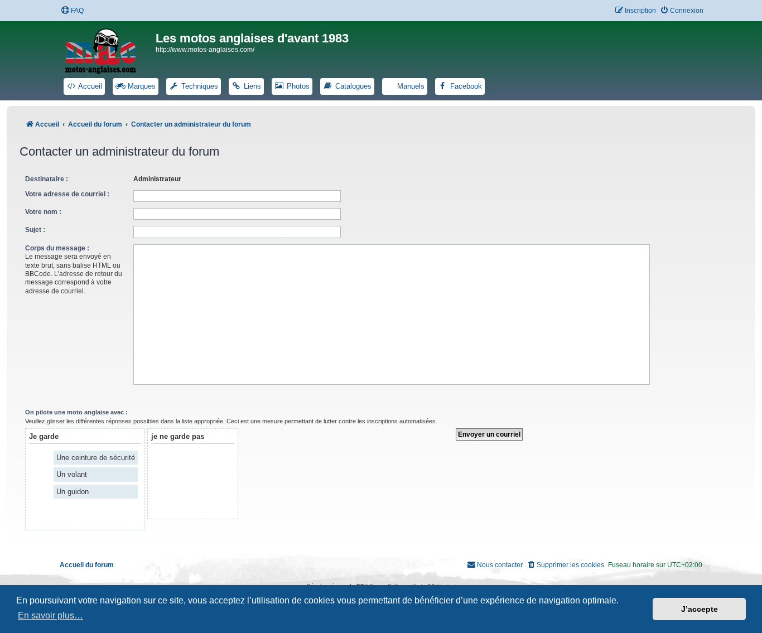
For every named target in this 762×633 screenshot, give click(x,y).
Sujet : (35, 230)
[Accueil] (108, 49)
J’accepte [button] (699, 609)
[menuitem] (72, 10)
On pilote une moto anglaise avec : (76, 412)
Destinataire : (46, 179)
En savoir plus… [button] (50, 615)
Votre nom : (43, 212)
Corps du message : (57, 248)
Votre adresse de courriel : (67, 194)
